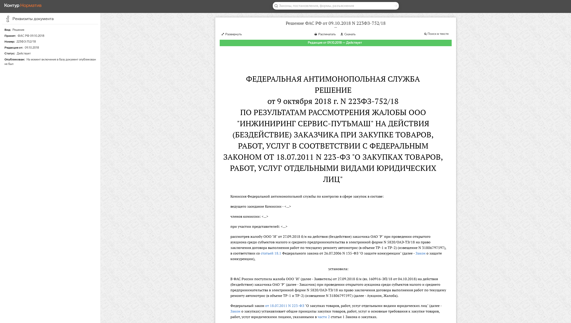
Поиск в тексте (438, 34)
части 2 (324, 317)
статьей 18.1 (271, 253)
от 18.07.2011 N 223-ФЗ (284, 305)
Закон (421, 253)
